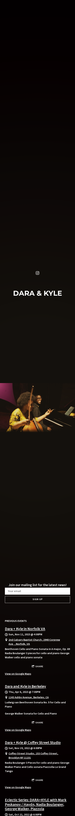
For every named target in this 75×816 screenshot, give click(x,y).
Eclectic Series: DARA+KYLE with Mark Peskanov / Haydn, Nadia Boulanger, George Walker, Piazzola (35, 804)
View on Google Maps (18, 674)
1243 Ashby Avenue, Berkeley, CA (29, 697)
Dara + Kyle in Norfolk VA (25, 629)
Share (39, 666)
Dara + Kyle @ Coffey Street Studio (33, 742)
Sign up (38, 599)
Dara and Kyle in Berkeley (25, 686)
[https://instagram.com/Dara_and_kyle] (37, 273)
